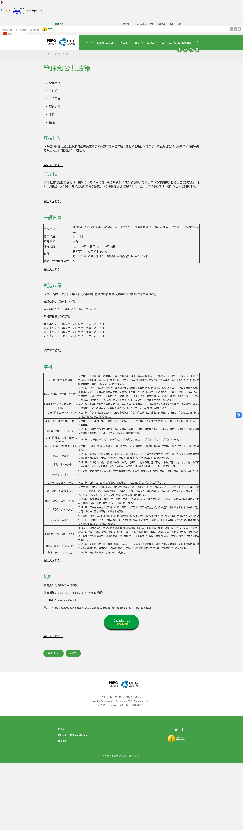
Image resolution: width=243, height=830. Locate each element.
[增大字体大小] (231, 29)
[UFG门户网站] (66, 45)
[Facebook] (179, 49)
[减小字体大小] (235, 29)
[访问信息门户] (176, 741)
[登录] (2, 2)
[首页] (49, 44)
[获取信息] (48, 29)
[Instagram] (191, 49)
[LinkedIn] (197, 49)
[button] (87, 43)
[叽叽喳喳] (176, 729)
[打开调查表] (198, 42)
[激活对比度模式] (239, 29)
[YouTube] (185, 49)
